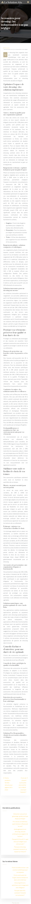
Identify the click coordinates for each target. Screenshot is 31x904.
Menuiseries (7, 47)
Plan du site (15, 903)
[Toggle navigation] (28, 2)
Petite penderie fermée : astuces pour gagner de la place (9, 784)
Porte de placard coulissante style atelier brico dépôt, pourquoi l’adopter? (22, 785)
